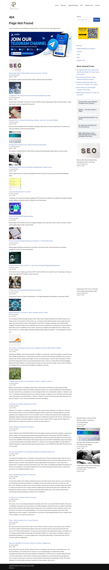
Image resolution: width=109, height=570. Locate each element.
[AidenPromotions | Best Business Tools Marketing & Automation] (14, 5)
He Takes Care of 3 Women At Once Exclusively (22, 497)
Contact (97, 5)
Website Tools (89, 5)
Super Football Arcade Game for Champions (21, 427)
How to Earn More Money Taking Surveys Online (22, 404)
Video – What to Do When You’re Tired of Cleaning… (24, 520)
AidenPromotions (14, 565)
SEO (81, 5)
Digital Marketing (73, 5)
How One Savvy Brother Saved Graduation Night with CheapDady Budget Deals (31, 452)
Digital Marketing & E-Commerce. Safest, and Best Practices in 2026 (28, 312)
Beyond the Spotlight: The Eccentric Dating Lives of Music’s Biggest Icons (30, 543)
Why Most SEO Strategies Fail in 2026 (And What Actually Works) (27, 144)
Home (57, 5)
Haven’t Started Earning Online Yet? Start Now (22, 474)
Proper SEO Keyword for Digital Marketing (21, 216)
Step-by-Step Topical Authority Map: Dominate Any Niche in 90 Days (28, 73)
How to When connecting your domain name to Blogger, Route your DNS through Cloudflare (35, 348)
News (78, 54)
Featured (79, 51)
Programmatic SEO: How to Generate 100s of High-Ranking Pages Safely (30, 95)
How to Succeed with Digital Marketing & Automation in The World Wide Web (31, 241)
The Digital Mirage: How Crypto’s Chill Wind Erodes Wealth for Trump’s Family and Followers (88, 72)
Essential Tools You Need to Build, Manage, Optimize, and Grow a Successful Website (33, 120)
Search (79, 16)
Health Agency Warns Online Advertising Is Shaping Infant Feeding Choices (30, 167)
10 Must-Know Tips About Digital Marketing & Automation (25, 290)
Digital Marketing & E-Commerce (86, 48)
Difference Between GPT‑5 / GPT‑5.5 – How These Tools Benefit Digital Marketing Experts (34, 265)
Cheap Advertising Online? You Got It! (19, 192)
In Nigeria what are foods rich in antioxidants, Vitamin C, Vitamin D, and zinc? (31, 381)
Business (63, 5)
